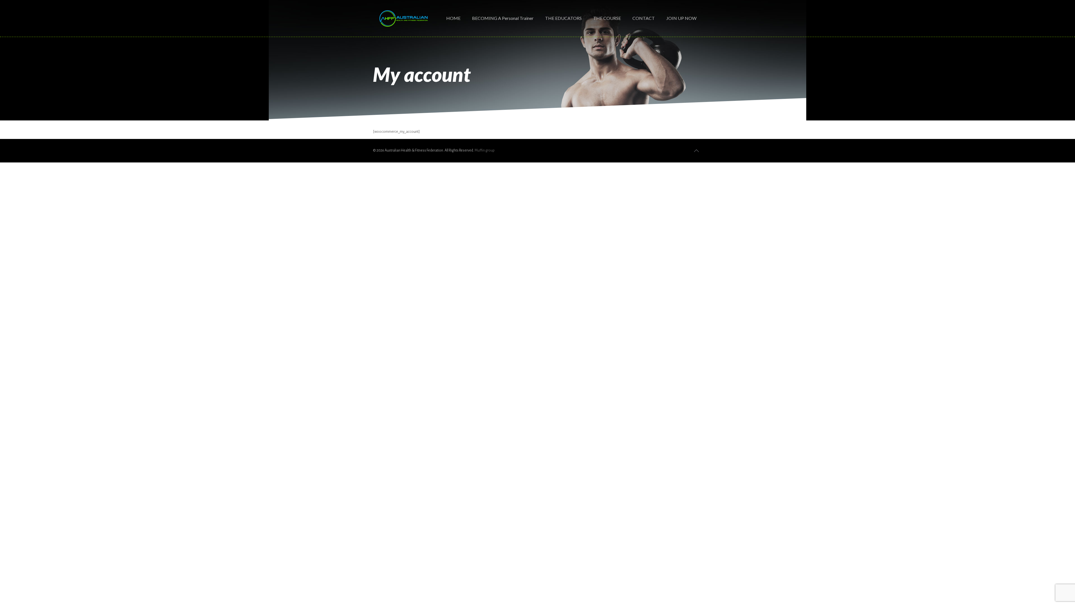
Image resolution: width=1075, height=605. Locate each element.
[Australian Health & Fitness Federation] (403, 18)
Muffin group (485, 150)
